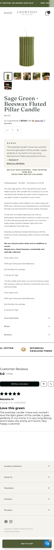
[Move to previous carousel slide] (4, 458)
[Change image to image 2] (17, 76)
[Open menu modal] (8, 13)
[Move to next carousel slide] (49, 458)
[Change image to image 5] (46, 76)
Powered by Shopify (11, 531)
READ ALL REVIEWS (15, 164)
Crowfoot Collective (25, 529)
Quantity (8, 123)
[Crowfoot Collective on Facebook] (6, 522)
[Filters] (43, 384)
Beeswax (8, 334)
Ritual (7, 326)
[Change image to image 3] (27, 76)
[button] (27, 120)
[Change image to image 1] (8, 76)
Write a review (19, 384)
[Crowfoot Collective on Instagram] (11, 522)
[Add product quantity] (18, 130)
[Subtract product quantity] (7, 130)
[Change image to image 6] (8, 85)
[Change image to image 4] (36, 76)
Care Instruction (11, 318)
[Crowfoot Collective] (27, 13)
